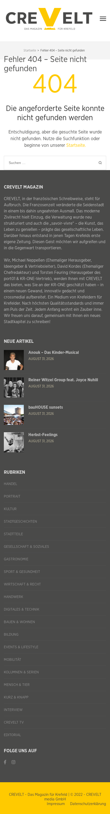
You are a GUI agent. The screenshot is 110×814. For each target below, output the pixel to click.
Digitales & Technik (21, 609)
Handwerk (13, 597)
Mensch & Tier (17, 685)
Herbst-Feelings (43, 435)
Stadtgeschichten (20, 521)
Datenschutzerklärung (88, 804)
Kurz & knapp (16, 697)
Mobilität (12, 660)
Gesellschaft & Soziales (26, 547)
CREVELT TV (14, 722)
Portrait (12, 496)
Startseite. (76, 145)
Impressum (56, 804)
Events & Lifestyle (21, 647)
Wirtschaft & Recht (22, 584)
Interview (13, 710)
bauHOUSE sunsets (45, 407)
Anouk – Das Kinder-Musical (53, 353)
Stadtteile (13, 534)
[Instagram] (13, 762)
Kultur (10, 509)
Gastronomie (16, 559)
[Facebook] (5, 762)
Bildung (11, 634)
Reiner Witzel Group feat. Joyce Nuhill (63, 380)
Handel (10, 484)
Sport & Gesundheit (22, 572)
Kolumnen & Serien (21, 672)
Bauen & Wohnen (19, 622)
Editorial (12, 735)
